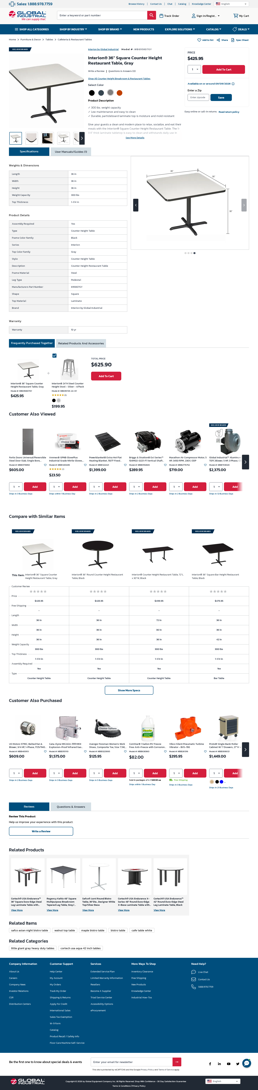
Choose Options (108, 728)
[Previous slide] (135, 205)
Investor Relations (18, 991)
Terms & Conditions (122, 1086)
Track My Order (58, 991)
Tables (49, 39)
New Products (138, 984)
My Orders (55, 984)
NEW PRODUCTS (143, 29)
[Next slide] (244, 205)
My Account (56, 978)
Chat (169, 4)
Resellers (95, 984)
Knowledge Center (201, 4)
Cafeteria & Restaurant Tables (75, 39)
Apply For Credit (58, 1004)
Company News (17, 984)
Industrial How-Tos (141, 997)
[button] (231, 3)
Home (12, 39)
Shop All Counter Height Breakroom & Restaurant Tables (119, 78)
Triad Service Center (101, 997)
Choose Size (68, 442)
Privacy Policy (147, 1069)
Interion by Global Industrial (103, 49)
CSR (11, 997)
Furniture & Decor (31, 39)
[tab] (29, 151)
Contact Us (156, 4)
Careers (13, 978)
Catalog (182, 4)
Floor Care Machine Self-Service (67, 1043)
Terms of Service (166, 1069)
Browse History (136, 4)
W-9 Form (55, 1023)
